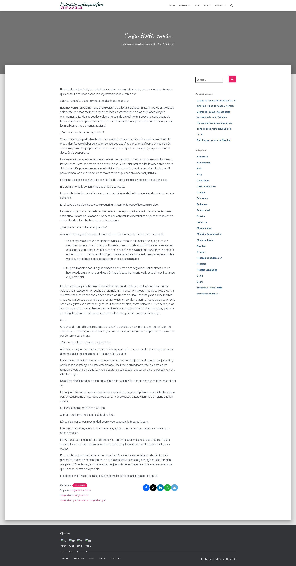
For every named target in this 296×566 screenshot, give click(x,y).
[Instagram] (72, 542)
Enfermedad (80, 485)
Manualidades (204, 228)
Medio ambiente (205, 240)
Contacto (220, 5)
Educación (202, 198)
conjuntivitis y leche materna (74, 500)
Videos (207, 5)
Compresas (203, 180)
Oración (201, 252)
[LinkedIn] (160, 487)
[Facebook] (146, 487)
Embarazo (202, 204)
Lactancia (202, 222)
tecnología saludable (207, 293)
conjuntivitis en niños (81, 490)
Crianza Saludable (206, 186)
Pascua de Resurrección (209, 258)
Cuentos (201, 192)
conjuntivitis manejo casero (74, 495)
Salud (200, 276)
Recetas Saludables (207, 270)
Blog (197, 5)
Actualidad (202, 156)
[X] (153, 487)
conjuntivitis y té (97, 500)
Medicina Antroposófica (209, 234)
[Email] (174, 487)
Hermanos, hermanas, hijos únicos (214, 123)
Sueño (200, 282)
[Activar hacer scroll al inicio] (290, 560)
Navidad (201, 246)
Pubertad (201, 264)
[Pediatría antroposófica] (82, 5)
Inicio (172, 5)
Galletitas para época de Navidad (213, 140)
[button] (118, 81)
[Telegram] (88, 542)
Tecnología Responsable (209, 287)
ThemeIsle (231, 559)
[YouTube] (80, 542)
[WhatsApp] (167, 487)
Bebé (199, 168)
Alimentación (203, 162)
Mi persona (184, 5)
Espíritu (201, 216)
